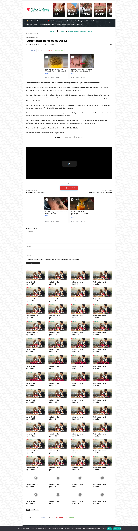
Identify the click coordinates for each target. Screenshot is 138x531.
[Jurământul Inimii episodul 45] (102, 444)
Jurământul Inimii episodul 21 (32, 367)
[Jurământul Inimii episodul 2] (57, 275)
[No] (136, 528)
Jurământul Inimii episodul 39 (77, 435)
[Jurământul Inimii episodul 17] (35, 343)
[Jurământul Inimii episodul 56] (80, 495)
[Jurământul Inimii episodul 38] (57, 427)
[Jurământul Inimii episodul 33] (35, 410)
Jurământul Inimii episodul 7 (77, 300)
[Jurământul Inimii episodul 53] (102, 478)
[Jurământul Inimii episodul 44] (80, 444)
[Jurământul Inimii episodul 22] (57, 359)
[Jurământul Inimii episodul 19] (80, 343)
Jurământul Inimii (34, 33)
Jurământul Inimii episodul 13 (32, 334)
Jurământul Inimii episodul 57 (99, 502)
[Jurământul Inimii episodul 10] (57, 309)
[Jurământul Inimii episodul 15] (80, 326)
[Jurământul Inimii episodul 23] (80, 359)
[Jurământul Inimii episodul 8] (102, 292)
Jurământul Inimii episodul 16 (99, 334)
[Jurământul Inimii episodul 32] (102, 393)
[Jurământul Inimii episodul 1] (35, 275)
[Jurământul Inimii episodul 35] (80, 410)
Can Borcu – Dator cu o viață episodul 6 (100, 192)
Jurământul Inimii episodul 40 (99, 435)
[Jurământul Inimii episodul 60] (80, 511)
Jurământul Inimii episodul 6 (54, 300)
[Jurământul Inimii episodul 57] (102, 495)
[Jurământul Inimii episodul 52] (80, 478)
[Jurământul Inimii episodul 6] (57, 292)
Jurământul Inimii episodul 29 (32, 401)
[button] (110, 23)
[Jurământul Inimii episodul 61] (102, 511)
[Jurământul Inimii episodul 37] (35, 427)
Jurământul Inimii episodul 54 (32, 502)
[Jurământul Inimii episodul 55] (57, 495)
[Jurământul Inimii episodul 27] (80, 376)
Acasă (27, 33)
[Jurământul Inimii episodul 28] (102, 376)
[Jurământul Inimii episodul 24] (102, 359)
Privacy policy (117, 528)
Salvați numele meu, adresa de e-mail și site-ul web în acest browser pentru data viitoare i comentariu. (53, 259)
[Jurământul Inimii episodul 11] (80, 309)
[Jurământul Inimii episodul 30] (57, 393)
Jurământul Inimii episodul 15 (77, 334)
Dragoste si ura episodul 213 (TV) (36, 192)
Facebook (52, 31)
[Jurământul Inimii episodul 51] (57, 478)
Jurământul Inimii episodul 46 (32, 469)
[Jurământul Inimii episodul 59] (57, 511)
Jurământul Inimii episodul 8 (99, 300)
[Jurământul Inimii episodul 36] (102, 410)
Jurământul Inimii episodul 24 (99, 367)
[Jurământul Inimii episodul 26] (57, 376)
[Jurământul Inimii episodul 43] (57, 444)
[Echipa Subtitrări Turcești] (27, 45)
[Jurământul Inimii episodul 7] (80, 292)
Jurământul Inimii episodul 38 (54, 435)
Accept (109, 528)
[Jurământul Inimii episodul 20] (102, 343)
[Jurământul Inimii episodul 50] (35, 478)
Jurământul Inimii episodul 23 (77, 367)
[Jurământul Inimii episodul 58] (35, 511)
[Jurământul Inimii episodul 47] (57, 461)
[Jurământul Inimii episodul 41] (35, 444)
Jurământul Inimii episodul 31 (77, 401)
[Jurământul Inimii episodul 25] (35, 376)
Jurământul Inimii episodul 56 (77, 502)
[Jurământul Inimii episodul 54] (35, 495)
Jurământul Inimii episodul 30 (54, 401)
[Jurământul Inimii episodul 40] (102, 427)
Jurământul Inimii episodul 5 (32, 300)
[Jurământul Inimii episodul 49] (102, 461)
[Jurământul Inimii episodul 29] (35, 393)
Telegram (61, 31)
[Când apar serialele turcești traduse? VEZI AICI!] (66, 31)
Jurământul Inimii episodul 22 (54, 367)
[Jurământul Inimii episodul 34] (57, 410)
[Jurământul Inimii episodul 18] (57, 343)
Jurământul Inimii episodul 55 (54, 502)
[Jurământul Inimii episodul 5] (35, 292)
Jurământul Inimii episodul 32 (99, 401)
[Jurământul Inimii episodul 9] (35, 309)
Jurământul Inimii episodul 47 (54, 469)
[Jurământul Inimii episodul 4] (102, 275)
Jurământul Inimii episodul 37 (32, 435)
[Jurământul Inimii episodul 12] (102, 309)
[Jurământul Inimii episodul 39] (80, 427)
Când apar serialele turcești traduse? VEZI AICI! (80, 31)
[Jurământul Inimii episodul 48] (80, 461)
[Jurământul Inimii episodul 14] (57, 326)
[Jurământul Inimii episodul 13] (35, 326)
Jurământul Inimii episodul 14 (54, 334)
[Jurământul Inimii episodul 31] (80, 393)
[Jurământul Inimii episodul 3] (80, 275)
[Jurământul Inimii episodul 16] (102, 326)
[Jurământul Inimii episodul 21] (35, 359)
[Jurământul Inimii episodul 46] (35, 461)
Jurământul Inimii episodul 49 (99, 469)
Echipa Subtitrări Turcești (37, 44)
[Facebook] (47, 31)
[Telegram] (57, 31)
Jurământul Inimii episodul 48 (77, 469)
